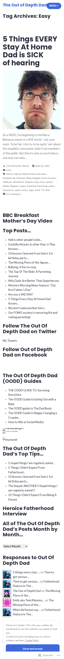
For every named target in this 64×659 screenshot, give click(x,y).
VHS (47, 190)
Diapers (29, 181)
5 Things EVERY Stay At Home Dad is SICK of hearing (30, 51)
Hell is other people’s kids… (25, 240)
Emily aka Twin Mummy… (28, 600)
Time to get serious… (26, 581)
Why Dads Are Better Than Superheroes (33, 280)
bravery (52, 177)
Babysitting (29, 173)
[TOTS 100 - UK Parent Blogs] (17, 429)
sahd (17, 190)
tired (37, 190)
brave (44, 177)
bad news (41, 173)
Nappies (14, 186)
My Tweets (10, 340)
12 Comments (13, 194)
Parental (31, 186)
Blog (29, 177)
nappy (23, 186)
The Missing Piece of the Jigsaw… (29, 262)
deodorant (18, 181)
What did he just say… (26, 610)
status (24, 190)
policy (51, 186)
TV (42, 190)
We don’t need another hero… (27, 308)
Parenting (42, 186)
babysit (18, 173)
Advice (9, 173)
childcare (7, 181)
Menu (55, 5)
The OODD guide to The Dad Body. (30, 408)
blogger (36, 177)
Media (6, 186)
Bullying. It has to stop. (22, 267)
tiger (31, 190)
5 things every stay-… (26, 572)
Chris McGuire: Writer (17, 165)
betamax (21, 177)
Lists (8, 169)
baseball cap (9, 177)
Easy (36, 181)
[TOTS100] (10, 432)
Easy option (46, 181)
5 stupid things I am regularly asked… (31, 463)
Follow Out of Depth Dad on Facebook (27, 352)
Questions (8, 190)
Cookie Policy (32, 640)
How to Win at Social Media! (26, 422)
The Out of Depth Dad (25, 5)
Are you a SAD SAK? (20, 294)
